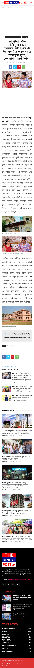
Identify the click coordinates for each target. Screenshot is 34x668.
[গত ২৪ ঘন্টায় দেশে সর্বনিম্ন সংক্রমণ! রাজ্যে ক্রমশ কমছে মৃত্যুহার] (6, 616)
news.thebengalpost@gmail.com (19, 580)
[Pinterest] (19, 67)
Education (9, 7)
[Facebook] (10, 67)
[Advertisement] (17, 22)
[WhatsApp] (23, 67)
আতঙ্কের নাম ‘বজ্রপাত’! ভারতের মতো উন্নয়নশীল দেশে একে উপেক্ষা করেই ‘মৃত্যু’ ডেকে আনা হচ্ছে (22, 607)
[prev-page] (3, 405)
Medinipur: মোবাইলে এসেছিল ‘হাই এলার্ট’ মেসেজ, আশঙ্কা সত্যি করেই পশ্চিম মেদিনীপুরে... (17, 537)
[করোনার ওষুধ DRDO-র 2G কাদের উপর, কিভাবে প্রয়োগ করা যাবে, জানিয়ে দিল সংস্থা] (6, 598)
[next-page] (6, 405)
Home (3, 7)
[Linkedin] (8, 584)
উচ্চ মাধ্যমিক (9, 346)
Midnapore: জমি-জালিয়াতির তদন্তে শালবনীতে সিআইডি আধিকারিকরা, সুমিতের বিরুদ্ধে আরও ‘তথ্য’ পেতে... (15, 484)
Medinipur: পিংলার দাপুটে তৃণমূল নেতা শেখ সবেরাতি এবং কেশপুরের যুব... (16, 457)
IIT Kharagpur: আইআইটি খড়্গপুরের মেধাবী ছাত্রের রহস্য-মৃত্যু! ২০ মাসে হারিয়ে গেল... (17, 432)
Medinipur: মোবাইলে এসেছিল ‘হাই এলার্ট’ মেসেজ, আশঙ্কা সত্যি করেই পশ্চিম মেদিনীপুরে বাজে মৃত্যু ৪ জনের (22, 389)
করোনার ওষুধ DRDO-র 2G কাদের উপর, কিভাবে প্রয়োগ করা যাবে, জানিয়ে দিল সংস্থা (22, 598)
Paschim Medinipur (16, 37)
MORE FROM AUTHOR (10, 369)
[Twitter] (15, 67)
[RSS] (13, 584)
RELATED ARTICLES (9, 366)
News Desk (11, 62)
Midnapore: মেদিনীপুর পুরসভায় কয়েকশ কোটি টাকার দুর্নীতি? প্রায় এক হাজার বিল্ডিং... (17, 512)
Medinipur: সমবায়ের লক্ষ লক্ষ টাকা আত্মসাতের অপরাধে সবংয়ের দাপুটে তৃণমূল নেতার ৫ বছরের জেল (22, 398)
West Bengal (25, 37)
